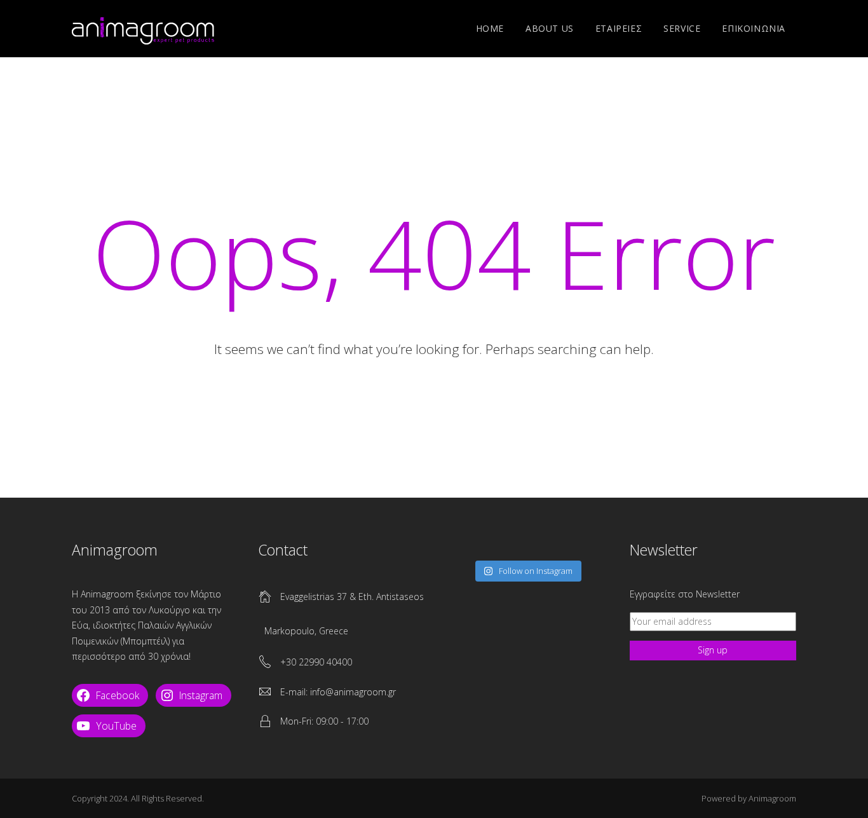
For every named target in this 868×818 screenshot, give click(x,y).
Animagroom (772, 798)
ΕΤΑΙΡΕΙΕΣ (618, 28)
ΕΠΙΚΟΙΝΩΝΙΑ (753, 28)
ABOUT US (550, 28)
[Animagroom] (143, 29)
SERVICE (681, 28)
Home (490, 28)
